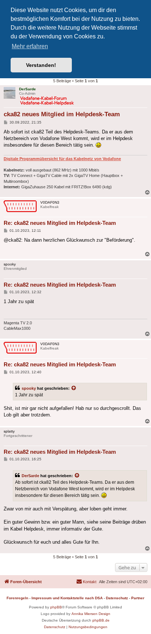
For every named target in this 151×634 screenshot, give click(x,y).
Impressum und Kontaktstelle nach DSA (67, 598)
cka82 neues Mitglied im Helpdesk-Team (62, 114)
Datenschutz (117, 598)
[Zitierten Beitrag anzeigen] (74, 388)
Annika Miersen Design (90, 614)
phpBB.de (101, 620)
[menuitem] (86, 581)
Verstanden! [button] (41, 65)
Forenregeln (17, 598)
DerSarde (30, 475)
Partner (137, 598)
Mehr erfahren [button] (30, 46)
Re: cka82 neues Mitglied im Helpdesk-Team (60, 223)
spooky (29, 388)
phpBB (56, 607)
